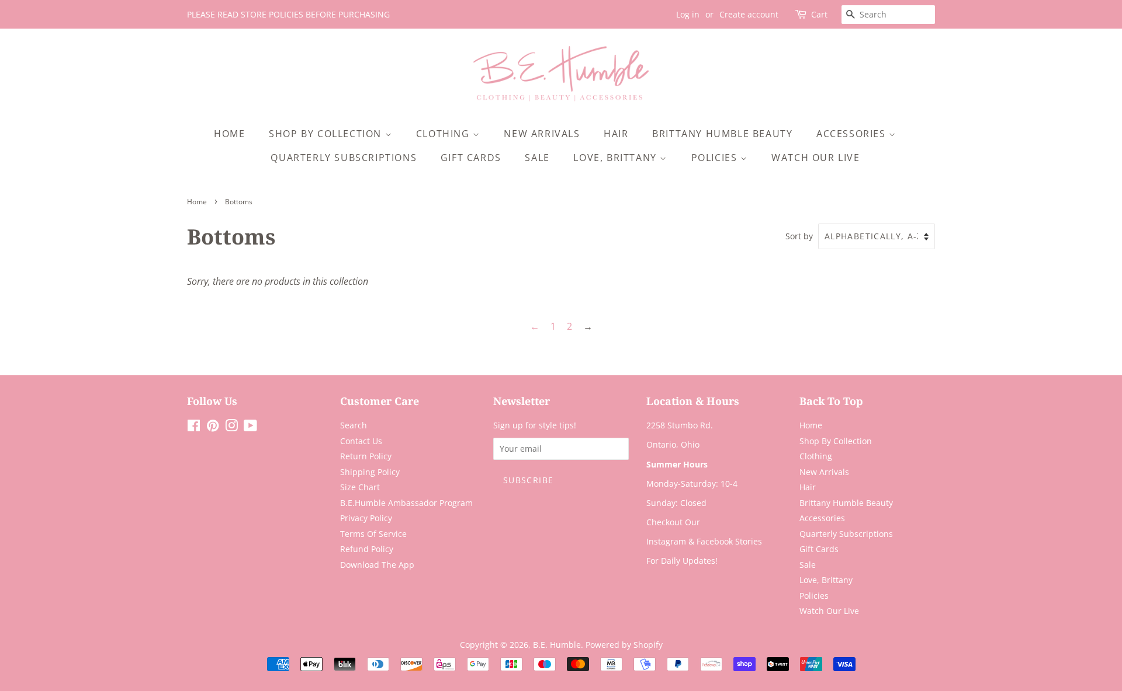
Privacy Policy (366, 518)
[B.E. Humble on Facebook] (193, 427)
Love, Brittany (616, 157)
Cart (819, 14)
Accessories (852, 133)
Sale (537, 157)
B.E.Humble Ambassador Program (406, 502)
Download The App (377, 564)
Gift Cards (471, 157)
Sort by (799, 236)
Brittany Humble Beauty (722, 133)
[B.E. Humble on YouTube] (250, 427)
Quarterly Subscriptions (344, 157)
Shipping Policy (370, 471)
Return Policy (366, 456)
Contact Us (361, 440)
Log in (687, 14)
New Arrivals (542, 133)
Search (353, 425)
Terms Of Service (373, 533)
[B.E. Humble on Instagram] (231, 427)
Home (229, 133)
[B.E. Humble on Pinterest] (212, 427)
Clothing (444, 133)
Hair (616, 133)
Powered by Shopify (624, 644)
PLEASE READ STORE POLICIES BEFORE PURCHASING (288, 14)
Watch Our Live (815, 157)
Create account (748, 14)
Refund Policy (366, 548)
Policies (715, 157)
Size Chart (360, 487)
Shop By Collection (327, 133)
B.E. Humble (557, 644)
